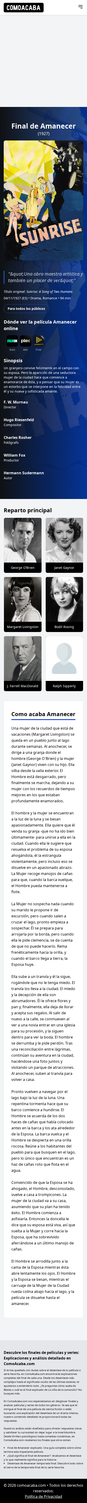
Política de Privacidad (43, 1496)
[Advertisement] (43, 61)
